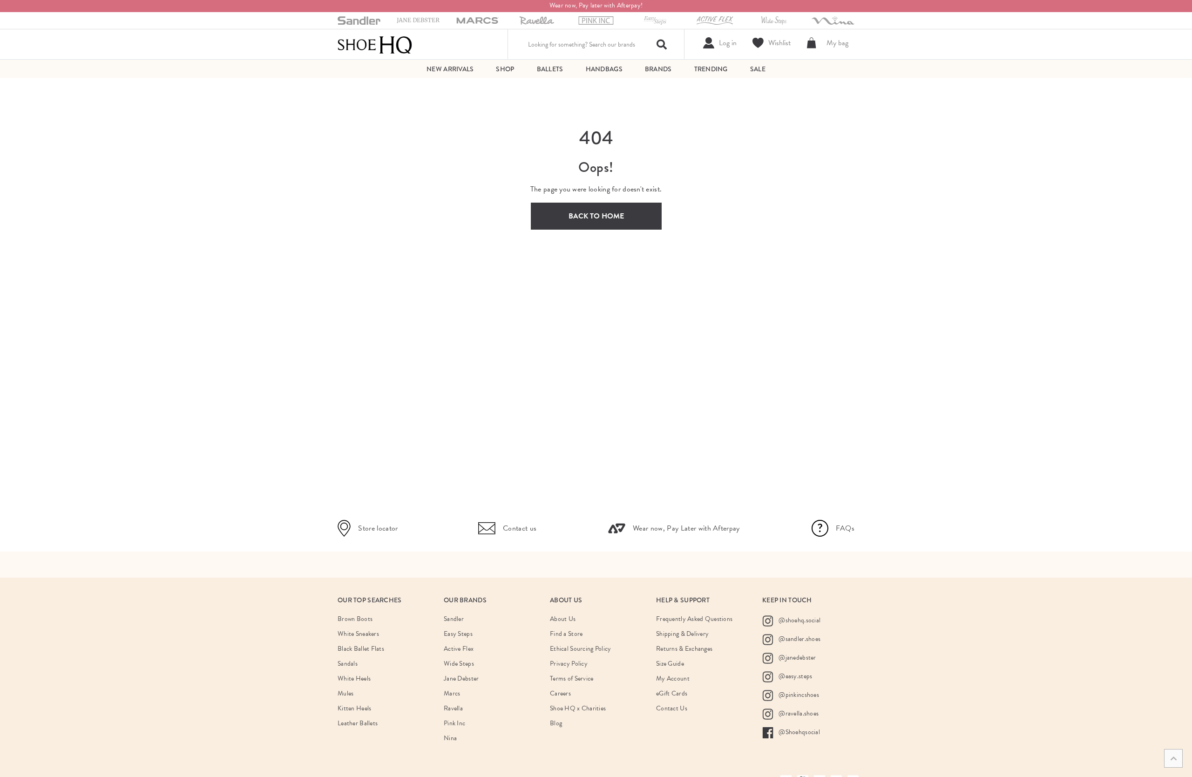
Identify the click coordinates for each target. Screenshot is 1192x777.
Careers (560, 693)
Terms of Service (571, 678)
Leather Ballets (358, 723)
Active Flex (459, 649)
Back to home (596, 216)
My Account (673, 678)
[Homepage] (375, 44)
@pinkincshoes (798, 695)
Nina (450, 738)
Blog (556, 723)
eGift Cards (671, 693)
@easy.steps (794, 676)
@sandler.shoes (798, 639)
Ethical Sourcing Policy (580, 649)
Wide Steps (459, 663)
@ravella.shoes (798, 713)
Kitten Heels (354, 708)
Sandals (348, 663)
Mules (345, 693)
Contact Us (671, 708)
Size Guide (670, 663)
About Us (563, 619)
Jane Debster (461, 678)
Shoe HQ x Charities (578, 708)
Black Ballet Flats (361, 649)
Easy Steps (458, 634)
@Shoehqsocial (798, 732)
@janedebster (796, 657)
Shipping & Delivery (682, 634)
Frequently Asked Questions (694, 619)
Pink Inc (454, 723)
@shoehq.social (798, 620)
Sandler (454, 619)
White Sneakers (358, 634)
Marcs (452, 693)
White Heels (354, 678)
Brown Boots (355, 619)
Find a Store (566, 634)
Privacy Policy (569, 663)
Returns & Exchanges (684, 649)
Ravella (453, 708)
